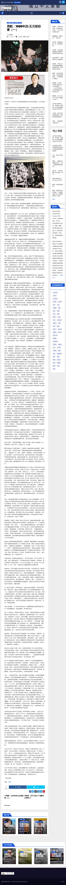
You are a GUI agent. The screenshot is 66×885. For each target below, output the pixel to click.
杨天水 (54, 329)
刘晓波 (24, 36)
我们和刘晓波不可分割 (17, 22)
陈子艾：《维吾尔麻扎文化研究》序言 (57, 172)
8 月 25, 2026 (24, 859)
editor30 (8, 831)
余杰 (54, 304)
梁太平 (60, 332)
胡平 (54, 356)
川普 (54, 320)
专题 (21, 819)
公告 (24, 819)
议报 (9, 782)
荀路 (58, 356)
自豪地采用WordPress (6, 881)
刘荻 (54, 311)
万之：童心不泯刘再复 (40, 825)
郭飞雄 (58, 359)
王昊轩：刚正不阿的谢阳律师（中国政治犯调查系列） (57, 115)
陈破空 (58, 362)
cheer (11, 34)
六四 (8, 22)
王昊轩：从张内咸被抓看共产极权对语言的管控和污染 (57, 51)
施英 (58, 326)
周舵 (28, 36)
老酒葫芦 (59, 353)
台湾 (54, 314)
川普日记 (59, 320)
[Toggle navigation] (31, 13)
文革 (54, 326)
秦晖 (59, 350)
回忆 (11, 22)
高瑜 (54, 369)
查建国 (54, 332)
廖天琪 (54, 323)
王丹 (54, 347)
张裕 (59, 323)
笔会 (54, 353)
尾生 (59, 317)
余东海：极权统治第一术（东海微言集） (57, 43)
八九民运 (20, 36)
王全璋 (58, 347)
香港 (54, 365)
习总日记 (55, 292)
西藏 (54, 359)
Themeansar (24, 881)
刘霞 (58, 311)
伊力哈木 (55, 298)
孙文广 (54, 317)
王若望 (54, 350)
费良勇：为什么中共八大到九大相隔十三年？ (57, 97)
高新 (58, 365)
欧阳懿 (54, 338)
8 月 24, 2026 (40, 859)
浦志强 (60, 344)
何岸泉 (54, 301)
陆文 (54, 362)
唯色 (58, 314)
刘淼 (59, 307)
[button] (60, 13)
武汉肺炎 (55, 341)
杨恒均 (60, 329)
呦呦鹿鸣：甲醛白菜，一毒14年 (24, 856)
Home (62, 881)
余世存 (60, 301)
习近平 (54, 295)
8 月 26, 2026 (8, 859)
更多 (53, 199)
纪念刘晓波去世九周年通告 (24, 826)
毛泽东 (54, 344)
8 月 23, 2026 (56, 859)
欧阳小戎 (55, 335)
